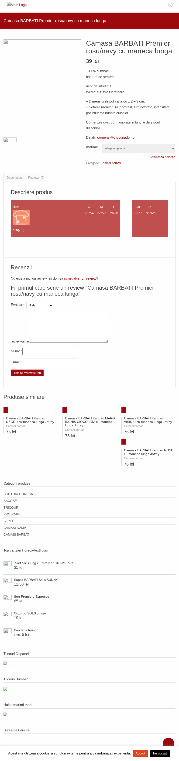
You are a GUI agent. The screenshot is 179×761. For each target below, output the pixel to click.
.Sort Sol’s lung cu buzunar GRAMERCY (43, 563)
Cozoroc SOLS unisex (30, 613)
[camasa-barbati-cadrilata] (42, 43)
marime (92, 147)
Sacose (10, 501)
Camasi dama (14, 528)
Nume (15, 351)
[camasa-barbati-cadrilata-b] (10, 145)
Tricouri (11, 507)
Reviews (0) (36, 177)
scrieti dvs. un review (80, 278)
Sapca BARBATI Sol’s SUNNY (36, 579)
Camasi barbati (111, 163)
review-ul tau (20, 341)
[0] (173, 6)
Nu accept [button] (160, 753)
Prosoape (12, 514)
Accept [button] (140, 753)
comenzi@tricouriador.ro (115, 137)
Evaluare (17, 305)
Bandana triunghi (26, 630)
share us (168, 743)
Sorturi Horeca (18, 494)
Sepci (8, 521)
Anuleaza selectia (163, 157)
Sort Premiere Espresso (31, 596)
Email (15, 362)
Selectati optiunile (63, 408)
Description (14, 177)
